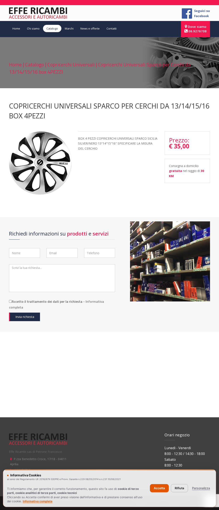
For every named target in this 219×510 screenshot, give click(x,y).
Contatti (112, 28)
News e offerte (90, 28)
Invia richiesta (24, 317)
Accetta (159, 488)
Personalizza (201, 488)
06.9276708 (197, 31)
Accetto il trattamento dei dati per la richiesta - (56, 304)
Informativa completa (37, 501)
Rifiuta (179, 488)
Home (16, 28)
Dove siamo (196, 26)
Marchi (69, 28)
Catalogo (52, 28)
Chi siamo (33, 28)
